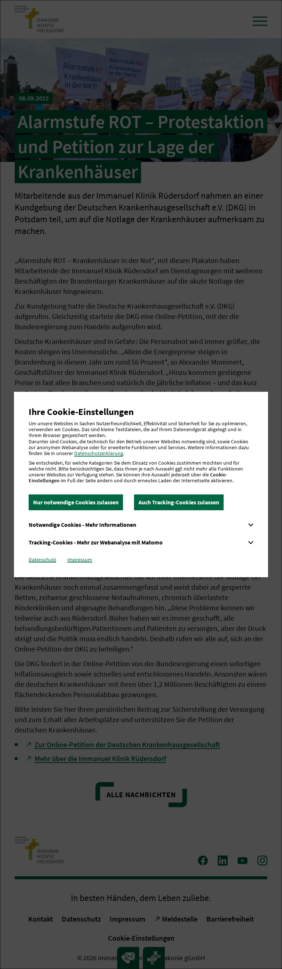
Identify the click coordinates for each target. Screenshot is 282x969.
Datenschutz (42, 559)
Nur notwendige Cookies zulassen (76, 502)
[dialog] (141, 484)
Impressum (79, 559)
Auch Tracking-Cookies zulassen (178, 502)
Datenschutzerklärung (98, 453)
